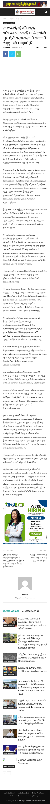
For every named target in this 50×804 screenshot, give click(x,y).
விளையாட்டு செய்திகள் (33, 796)
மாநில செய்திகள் (23, 793)
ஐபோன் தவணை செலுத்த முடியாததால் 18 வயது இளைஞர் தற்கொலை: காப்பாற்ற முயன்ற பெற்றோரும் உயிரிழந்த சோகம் (32, 641)
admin (7, 47)
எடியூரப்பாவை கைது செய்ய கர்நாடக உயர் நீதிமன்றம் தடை (38, 557)
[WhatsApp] (18, 54)
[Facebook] (5, 54)
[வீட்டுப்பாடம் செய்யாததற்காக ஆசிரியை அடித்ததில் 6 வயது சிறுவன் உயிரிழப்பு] (10, 657)
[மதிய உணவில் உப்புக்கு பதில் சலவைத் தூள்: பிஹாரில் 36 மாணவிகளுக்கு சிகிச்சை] (10, 720)
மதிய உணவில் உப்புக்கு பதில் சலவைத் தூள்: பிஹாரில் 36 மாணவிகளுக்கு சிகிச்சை (31, 720)
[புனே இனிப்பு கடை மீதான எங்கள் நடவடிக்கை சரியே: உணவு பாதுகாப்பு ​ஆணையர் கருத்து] (10, 733)
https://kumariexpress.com (25, 598)
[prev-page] (4, 773)
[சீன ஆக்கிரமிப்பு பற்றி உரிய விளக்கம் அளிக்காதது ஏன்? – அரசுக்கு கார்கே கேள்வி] (10, 749)
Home (5, 18)
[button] (4, 12)
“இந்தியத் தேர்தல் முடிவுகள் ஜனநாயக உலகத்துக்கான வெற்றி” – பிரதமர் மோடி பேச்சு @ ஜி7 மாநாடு (13, 560)
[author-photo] (25, 590)
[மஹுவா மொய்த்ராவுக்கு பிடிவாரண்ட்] (10, 763)
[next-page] (9, 773)
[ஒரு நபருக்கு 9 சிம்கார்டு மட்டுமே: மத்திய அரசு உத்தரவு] (10, 671)
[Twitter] (12, 54)
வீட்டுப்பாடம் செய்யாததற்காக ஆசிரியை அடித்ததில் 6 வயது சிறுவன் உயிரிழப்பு (32, 657)
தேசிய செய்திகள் (16, 18)
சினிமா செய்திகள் (16, 796)
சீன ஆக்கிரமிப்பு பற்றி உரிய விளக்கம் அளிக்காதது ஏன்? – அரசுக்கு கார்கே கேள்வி (32, 749)
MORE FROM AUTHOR (30, 611)
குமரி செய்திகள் (9, 793)
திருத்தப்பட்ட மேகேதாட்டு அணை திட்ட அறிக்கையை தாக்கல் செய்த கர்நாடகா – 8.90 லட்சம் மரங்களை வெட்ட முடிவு (32, 687)
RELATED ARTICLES (11, 611)
